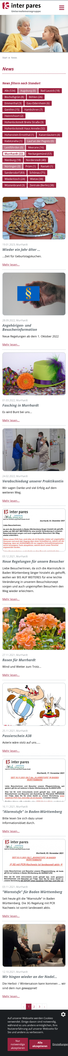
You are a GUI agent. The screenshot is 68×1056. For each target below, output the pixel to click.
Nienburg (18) (13, 160)
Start (4, 57)
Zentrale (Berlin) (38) (42, 185)
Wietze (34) (36, 179)
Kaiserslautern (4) (49, 135)
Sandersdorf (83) (15, 172)
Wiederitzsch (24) (15, 179)
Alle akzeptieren (39, 1044)
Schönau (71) (37, 172)
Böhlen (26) (35, 97)
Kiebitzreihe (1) (13, 141)
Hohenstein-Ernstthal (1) (19, 135)
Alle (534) (10, 90)
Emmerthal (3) (13, 103)
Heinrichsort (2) (14, 116)
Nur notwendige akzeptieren (18, 1044)
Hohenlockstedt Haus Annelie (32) (25, 128)
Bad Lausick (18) (50, 90)
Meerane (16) (36, 147)
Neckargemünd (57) (40, 153)
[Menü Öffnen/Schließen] (62, 7)
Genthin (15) (12, 109)
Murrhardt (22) (14, 153)
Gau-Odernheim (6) (38, 103)
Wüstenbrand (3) (15, 185)
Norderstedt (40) (36, 160)
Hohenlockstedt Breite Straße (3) (24, 122)
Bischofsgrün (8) (14, 97)
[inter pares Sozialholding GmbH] (22, 7)
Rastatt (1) (47, 166)
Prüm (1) (30, 166)
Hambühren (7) (33, 109)
